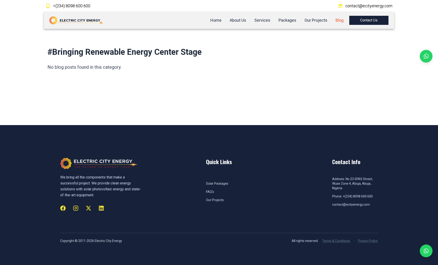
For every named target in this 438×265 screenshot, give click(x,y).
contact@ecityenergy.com (368, 5)
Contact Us (369, 20)
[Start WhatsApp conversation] (426, 56)
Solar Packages (217, 183)
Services (262, 20)
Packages (287, 20)
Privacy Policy (368, 241)
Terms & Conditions (336, 241)
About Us (238, 20)
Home (216, 20)
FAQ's (210, 192)
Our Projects (316, 20)
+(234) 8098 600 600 (71, 5)
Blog (340, 20)
